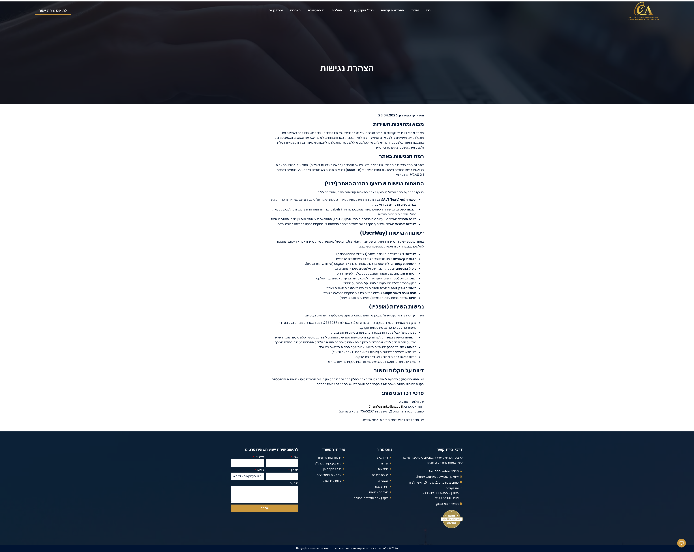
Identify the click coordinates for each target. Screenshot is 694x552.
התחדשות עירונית (392, 10)
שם (295, 457)
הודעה (294, 483)
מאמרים (295, 10)
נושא (260, 470)
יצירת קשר (276, 10)
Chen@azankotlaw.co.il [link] (386, 406)
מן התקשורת (316, 10)
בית (428, 10)
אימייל (259, 457)
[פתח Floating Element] (681, 543)
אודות (415, 10)
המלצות (336, 10)
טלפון (294, 470)
